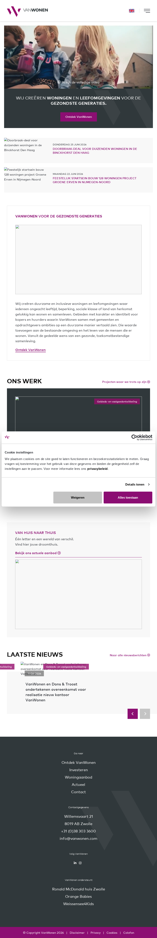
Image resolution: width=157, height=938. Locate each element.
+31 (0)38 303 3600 (78, 830)
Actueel (78, 784)
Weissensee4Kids (78, 903)
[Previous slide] (133, 714)
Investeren (78, 769)
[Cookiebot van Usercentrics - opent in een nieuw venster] (134, 437)
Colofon (128, 932)
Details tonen (134, 484)
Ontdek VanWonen (78, 117)
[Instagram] (80, 863)
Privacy (96, 932)
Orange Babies (78, 896)
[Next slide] (145, 714)
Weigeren (77, 497)
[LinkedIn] (75, 863)
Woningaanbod (78, 777)
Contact (78, 791)
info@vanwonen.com (78, 838)
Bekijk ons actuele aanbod (36, 552)
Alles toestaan (128, 497)
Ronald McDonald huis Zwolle (78, 888)
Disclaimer (77, 932)
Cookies (112, 932)
